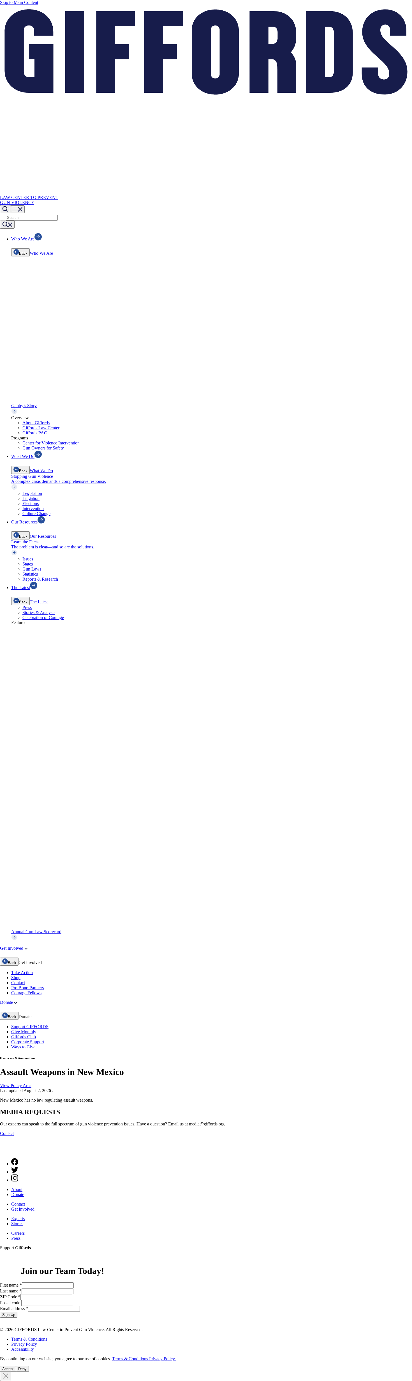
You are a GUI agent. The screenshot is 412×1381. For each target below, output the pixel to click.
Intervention (33, 508)
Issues (27, 559)
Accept (8, 1369)
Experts (18, 1218)
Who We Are (41, 253)
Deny (22, 1369)
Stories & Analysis (38, 612)
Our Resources (43, 536)
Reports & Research (40, 579)
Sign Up (8, 1315)
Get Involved (22, 1209)
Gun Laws (31, 569)
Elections (30, 503)
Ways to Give (23, 1046)
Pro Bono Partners (27, 987)
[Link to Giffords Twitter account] (14, 1171)
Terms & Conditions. (130, 1358)
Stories (17, 1223)
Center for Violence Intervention (51, 443)
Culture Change (36, 513)
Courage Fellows (26, 992)
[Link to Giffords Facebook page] (14, 1163)
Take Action (22, 972)
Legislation (32, 493)
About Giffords (36, 422)
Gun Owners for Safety (43, 448)
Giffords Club (23, 1036)
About (16, 1189)
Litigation (31, 498)
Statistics (30, 574)
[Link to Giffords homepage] (3, 1151)
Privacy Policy (24, 1344)
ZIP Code (10, 1296)
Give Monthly (23, 1031)
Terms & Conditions (29, 1339)
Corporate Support (27, 1041)
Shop (15, 977)
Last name (11, 1291)
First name (11, 1285)
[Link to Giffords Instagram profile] (14, 1180)
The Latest (39, 601)
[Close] (5, 1376)
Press (27, 607)
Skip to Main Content (19, 2)
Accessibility (22, 1349)
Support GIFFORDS (29, 1026)
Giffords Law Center (40, 427)
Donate (17, 1194)
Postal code (10, 1302)
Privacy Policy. (162, 1358)
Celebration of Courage (43, 617)
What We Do (41, 470)
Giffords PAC (34, 432)
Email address (14, 1308)
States (27, 564)
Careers (18, 1233)
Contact (18, 982)
